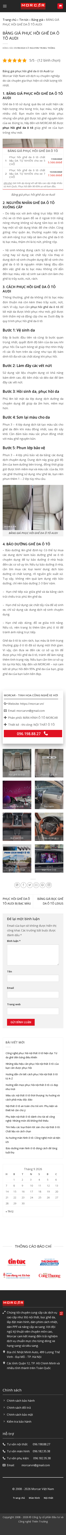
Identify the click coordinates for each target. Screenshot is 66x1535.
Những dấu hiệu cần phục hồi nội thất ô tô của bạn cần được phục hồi (32, 1066)
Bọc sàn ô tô (17, 838)
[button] (5, 6)
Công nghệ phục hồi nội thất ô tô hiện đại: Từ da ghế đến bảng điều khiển (31, 1055)
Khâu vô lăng (49, 838)
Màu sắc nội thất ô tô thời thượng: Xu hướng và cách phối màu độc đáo (33, 1097)
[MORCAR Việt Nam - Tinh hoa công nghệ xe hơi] (33, 6)
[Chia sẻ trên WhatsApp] (17, 885)
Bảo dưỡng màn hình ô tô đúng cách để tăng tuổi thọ (31, 1150)
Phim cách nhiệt (17, 869)
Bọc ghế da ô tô (17, 774)
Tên (9, 971)
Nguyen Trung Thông (42, 48)
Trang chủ (9, 20)
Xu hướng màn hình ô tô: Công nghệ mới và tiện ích (33, 1140)
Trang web (14, 1004)
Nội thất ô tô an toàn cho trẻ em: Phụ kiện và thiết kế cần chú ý (31, 1108)
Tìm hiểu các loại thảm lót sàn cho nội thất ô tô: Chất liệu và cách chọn (33, 1129)
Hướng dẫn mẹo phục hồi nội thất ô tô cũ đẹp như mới (32, 1087)
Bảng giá (37, 20)
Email (10, 988)
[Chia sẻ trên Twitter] (30, 885)
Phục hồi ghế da (49, 774)
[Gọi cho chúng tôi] (46, 733)
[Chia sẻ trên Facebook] (23, 885)
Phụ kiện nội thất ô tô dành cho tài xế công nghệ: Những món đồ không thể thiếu (30, 1119)
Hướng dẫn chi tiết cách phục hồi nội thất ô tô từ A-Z (32, 1076)
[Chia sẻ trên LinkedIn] (49, 885)
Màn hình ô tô (49, 869)
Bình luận (14, 941)
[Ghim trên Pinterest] (42, 885)
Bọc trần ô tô (17, 806)
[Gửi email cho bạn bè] (36, 885)
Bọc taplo (49, 806)
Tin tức (24, 20)
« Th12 (9, 1211)
